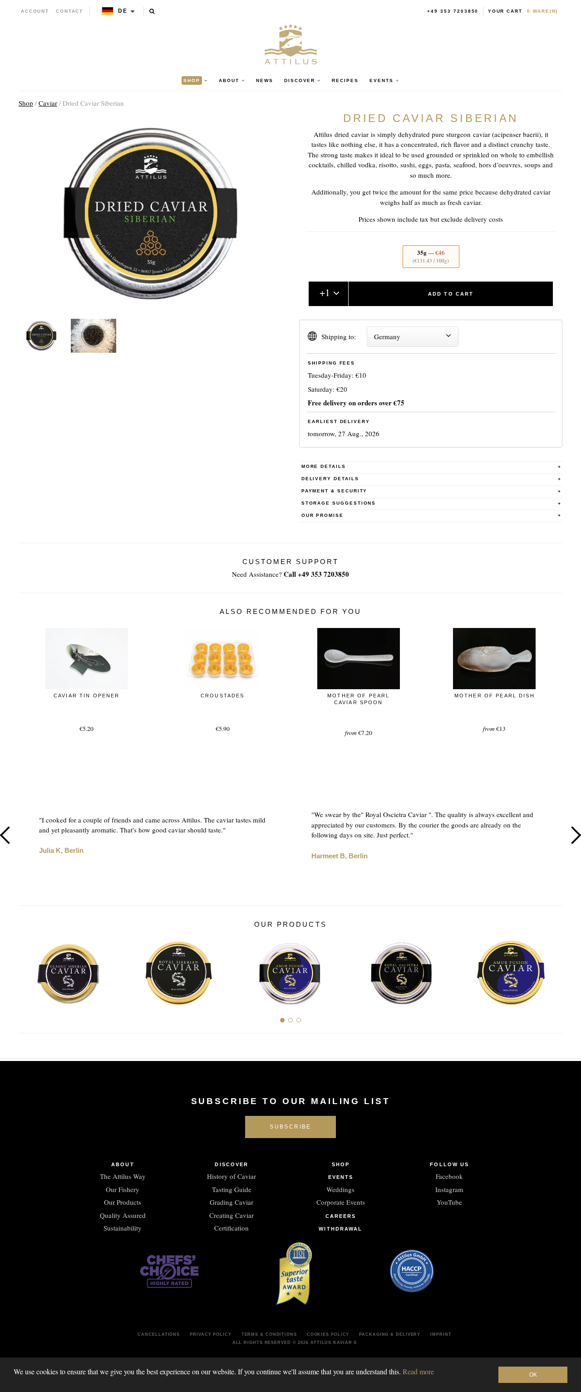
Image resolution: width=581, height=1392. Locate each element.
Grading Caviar (231, 1202)
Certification (231, 1227)
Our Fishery (122, 1189)
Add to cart (451, 294)
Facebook (449, 1176)
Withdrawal (340, 1228)
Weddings (340, 1189)
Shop (26, 102)
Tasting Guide (231, 1189)
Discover (231, 1164)
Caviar (48, 102)
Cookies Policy (328, 1334)
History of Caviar (231, 1176)
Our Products (122, 1202)
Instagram (449, 1189)
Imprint (440, 1334)
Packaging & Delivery (389, 1334)
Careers (340, 1216)
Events (341, 1177)
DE (123, 11)
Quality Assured (123, 1215)
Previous (29, 969)
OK (533, 1375)
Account (35, 11)
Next (552, 969)
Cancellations (159, 1334)
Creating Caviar (231, 1215)
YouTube (449, 1202)
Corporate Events (340, 1202)
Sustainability (122, 1227)
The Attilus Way (123, 1176)
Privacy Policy (210, 1334)
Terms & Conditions (269, 1334)
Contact (70, 11)
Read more (418, 1371)
